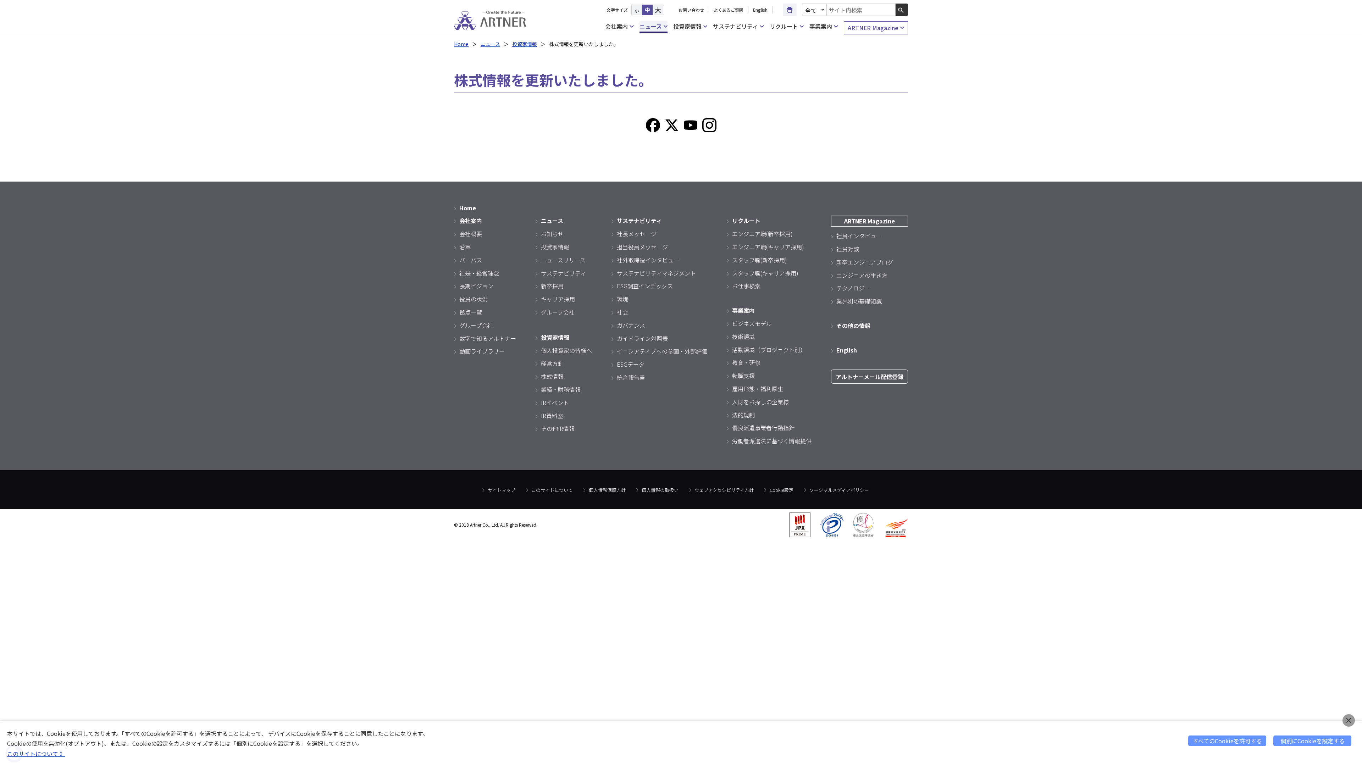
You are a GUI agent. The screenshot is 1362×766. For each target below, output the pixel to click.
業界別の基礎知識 (859, 301)
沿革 (465, 247)
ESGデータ (630, 364)
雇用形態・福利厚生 (757, 388)
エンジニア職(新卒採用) (762, 233)
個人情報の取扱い (660, 490)
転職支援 (743, 375)
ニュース (651, 26)
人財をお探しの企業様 (760, 402)
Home (461, 44)
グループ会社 (476, 325)
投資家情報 (687, 26)
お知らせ (552, 233)
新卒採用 (552, 286)
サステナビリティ (735, 26)
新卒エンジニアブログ (864, 262)
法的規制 (743, 415)
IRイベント (555, 402)
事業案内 (820, 26)
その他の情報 (853, 325)
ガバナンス (631, 325)
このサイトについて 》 (36, 753)
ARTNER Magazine (873, 27)
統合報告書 (631, 377)
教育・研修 (746, 362)
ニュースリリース (563, 260)
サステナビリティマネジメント (656, 273)
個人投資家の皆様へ (566, 350)
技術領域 (743, 336)
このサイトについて (552, 490)
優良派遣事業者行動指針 (763, 427)
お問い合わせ (691, 10)
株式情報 (552, 376)
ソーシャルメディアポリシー (839, 490)
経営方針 (552, 363)
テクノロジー (853, 288)
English (760, 10)
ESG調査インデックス (645, 286)
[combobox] (861, 10)
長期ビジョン (476, 286)
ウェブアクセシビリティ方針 (724, 490)
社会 (622, 312)
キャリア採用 (558, 299)
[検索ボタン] (902, 10)
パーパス (470, 260)
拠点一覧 (470, 312)
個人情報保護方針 (607, 490)
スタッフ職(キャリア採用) (765, 273)
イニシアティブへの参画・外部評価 (662, 351)
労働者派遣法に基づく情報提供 (772, 441)
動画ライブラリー (482, 351)
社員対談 (847, 249)
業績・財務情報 (561, 389)
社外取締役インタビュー (648, 260)
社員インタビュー (859, 236)
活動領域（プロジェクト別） (769, 349)
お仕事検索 (746, 286)
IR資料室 (552, 415)
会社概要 (470, 233)
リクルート (784, 26)
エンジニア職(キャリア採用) (768, 247)
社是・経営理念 (479, 273)
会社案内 (616, 26)
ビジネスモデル (752, 323)
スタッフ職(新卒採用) (759, 260)
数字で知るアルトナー (487, 338)
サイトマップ (501, 490)
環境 (622, 299)
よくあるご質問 (728, 10)
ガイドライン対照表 (642, 338)
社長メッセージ (637, 233)
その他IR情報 (558, 428)
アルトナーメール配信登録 (869, 376)
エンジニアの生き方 (861, 275)
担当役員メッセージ (642, 247)
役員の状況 (473, 299)
